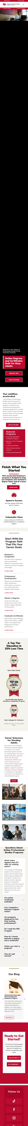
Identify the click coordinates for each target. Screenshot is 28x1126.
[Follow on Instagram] (14, 1118)
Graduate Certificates (12, 445)
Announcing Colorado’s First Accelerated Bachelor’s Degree (13, 996)
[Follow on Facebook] (14, 1109)
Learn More (13, 487)
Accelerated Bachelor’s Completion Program (12, 437)
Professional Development (13, 452)
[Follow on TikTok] (14, 1101)
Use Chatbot (13, 1058)
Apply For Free (21, 0)
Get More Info (13, 1064)
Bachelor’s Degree (21, 8)
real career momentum (11, 759)
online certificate (17, 770)
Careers (14, 781)
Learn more (10, 571)
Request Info (7, 0)
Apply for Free (14, 380)
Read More (9, 1017)
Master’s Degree (7, 8)
